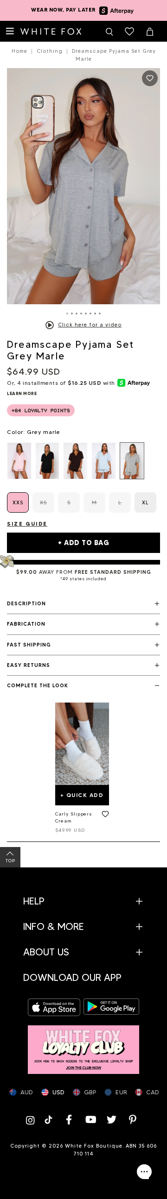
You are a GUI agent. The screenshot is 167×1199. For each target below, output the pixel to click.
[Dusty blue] (103, 460)
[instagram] (32, 1119)
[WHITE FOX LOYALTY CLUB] (83, 1045)
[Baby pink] (19, 460)
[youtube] (90, 1119)
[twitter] (111, 1119)
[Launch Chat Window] (144, 1171)
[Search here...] (109, 31)
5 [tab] (86, 313)
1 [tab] (67, 313)
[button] (83, 604)
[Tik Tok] (49, 1119)
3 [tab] (76, 313)
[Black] (47, 460)
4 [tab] (81, 313)
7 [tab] (95, 313)
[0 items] (129, 31)
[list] (83, 460)
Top (10, 861)
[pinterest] (133, 1119)
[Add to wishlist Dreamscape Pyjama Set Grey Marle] (149, 78)
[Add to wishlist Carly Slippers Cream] (103, 816)
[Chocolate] (75, 460)
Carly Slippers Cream (74, 817)
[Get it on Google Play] (111, 1007)
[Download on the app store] (56, 1007)
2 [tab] (72, 313)
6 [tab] (90, 313)
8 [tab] (100, 313)
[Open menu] (10, 31)
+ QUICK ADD (82, 794)
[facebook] (69, 1119)
